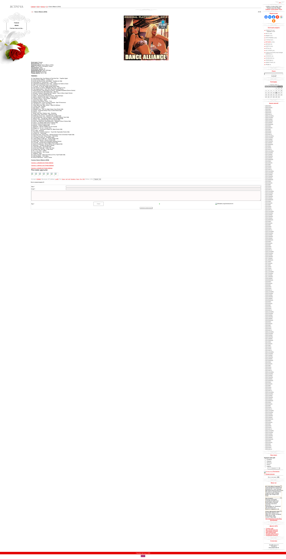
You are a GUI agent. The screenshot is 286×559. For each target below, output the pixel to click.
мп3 (69, 179)
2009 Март (268, 105)
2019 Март (268, 301)
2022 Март (268, 362)
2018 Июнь (268, 286)
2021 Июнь (268, 346)
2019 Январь (268, 298)
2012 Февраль (269, 159)
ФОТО (267, 33)
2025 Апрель (268, 422)
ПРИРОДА (269, 60)
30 (279, 97)
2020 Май (268, 325)
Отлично (269, 459)
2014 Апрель (268, 202)
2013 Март (268, 181)
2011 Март (268, 146)
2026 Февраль (269, 439)
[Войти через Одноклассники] (273, 21)
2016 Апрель (268, 243)
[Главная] (280, 3)
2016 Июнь (268, 246)
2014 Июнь (268, 206)
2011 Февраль (269, 144)
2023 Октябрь (269, 393)
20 (271, 95)
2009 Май (268, 109)
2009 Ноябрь (268, 119)
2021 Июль (268, 348)
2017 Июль (268, 268)
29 (276, 97)
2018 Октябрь (269, 293)
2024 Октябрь (269, 412)
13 (271, 92)
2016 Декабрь (269, 256)
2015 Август (268, 229)
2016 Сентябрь (269, 251)
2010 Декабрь (269, 141)
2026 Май (268, 444)
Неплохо (269, 463)
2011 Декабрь (269, 156)
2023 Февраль (269, 380)
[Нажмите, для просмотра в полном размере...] (146, 59)
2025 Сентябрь (269, 430)
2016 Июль (268, 248)
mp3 (67, 179)
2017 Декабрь (269, 276)
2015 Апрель (268, 223)
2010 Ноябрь (268, 139)
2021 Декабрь (269, 357)
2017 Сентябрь (269, 271)
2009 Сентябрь (269, 115)
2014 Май (268, 204)
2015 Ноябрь (268, 234)
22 (276, 95)
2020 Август (268, 330)
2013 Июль (268, 187)
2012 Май (268, 164)
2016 (38, 6)
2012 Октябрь (269, 172)
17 (281, 92)
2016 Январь (268, 238)
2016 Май (268, 244)
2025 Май (268, 423)
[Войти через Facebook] (273, 17)
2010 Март (268, 125)
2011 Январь (268, 142)
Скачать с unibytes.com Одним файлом (42, 165)
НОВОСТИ (269, 30)
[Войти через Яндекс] (277, 17)
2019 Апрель (268, 303)
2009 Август (268, 114)
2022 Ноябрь (268, 375)
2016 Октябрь (269, 253)
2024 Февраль (269, 400)
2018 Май (268, 285)
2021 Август (268, 350)
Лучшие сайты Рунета (272, 533)
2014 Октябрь (269, 213)
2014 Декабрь (269, 216)
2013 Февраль (269, 179)
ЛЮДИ (267, 64)
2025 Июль (268, 427)
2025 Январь (268, 417)
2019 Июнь (268, 306)
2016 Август (268, 249)
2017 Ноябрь (268, 274)
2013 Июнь (268, 186)
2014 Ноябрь (268, 214)
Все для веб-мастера (272, 529)
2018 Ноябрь (268, 295)
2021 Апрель (268, 343)
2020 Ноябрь (268, 335)
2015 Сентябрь (269, 231)
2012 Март (268, 161)
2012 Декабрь (269, 176)
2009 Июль (268, 112)
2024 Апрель (268, 403)
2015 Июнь (268, 226)
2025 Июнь (268, 425)
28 (273, 97)
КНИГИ (268, 46)
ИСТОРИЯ (269, 50)
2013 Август (268, 189)
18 (266, 95)
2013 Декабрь (269, 196)
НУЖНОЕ (268, 56)
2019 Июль (268, 308)
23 (279, 95)
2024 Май (268, 405)
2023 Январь (268, 378)
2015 (83, 179)
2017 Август (268, 269)
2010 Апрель (268, 127)
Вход (280, 9)
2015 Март (268, 221)
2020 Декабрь (269, 336)
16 (279, 92)
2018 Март (268, 281)
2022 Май (268, 365)
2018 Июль (268, 288)
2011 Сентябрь (269, 151)
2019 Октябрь (269, 313)
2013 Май (268, 184)
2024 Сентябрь (269, 410)
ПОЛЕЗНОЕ (269, 58)
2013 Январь (268, 177)
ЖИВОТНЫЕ (269, 62)
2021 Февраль (269, 340)
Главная (33, 6)
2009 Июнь (268, 110)
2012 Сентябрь (269, 171)
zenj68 (56, 179)
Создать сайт (269, 528)
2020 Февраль (269, 320)
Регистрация (274, 9)
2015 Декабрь (269, 236)
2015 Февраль (269, 219)
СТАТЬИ (268, 40)
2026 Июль (268, 447)
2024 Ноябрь (268, 413)
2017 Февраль (269, 259)
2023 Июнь (268, 387)
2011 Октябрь (269, 152)
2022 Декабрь (269, 377)
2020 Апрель (268, 323)
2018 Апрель (268, 283)
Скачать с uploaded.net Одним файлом (42, 162)
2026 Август (268, 449)
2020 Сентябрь (269, 331)
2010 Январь (268, 122)
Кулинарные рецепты (272, 535)
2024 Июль (268, 407)
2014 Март (268, 201)
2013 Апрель (268, 182)
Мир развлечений (271, 532)
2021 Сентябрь (269, 352)
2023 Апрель (268, 383)
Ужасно (269, 466)
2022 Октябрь (269, 373)
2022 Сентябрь (269, 372)
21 (273, 95)
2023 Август (268, 390)
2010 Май (268, 129)
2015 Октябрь (269, 233)
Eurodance (73, 179)
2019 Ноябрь (268, 315)
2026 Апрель (268, 442)
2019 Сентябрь (269, 311)
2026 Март (268, 440)
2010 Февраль (269, 124)
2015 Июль (268, 228)
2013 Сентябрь (269, 191)
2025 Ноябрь (268, 434)
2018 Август (268, 290)
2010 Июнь (268, 130)
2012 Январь (268, 157)
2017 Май (268, 264)
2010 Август (268, 134)
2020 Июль (268, 328)
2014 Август (268, 209)
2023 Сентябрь (269, 392)
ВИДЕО (268, 35)
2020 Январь (268, 318)
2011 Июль (268, 147)
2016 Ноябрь (268, 254)
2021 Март (268, 341)
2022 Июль (268, 368)
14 (273, 92)
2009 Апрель (268, 107)
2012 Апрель (268, 162)
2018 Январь (268, 278)
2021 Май (268, 345)
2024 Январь (268, 398)
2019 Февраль (269, 300)
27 (271, 97)
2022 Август (268, 370)
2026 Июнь (268, 445)
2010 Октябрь (269, 137)
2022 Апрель (268, 363)
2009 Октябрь (269, 117)
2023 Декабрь (269, 397)
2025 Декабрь (269, 435)
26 (268, 97)
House (63, 179)
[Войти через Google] (281, 17)
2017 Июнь (268, 266)
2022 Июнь (268, 367)
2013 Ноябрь (268, 194)
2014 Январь (268, 197)
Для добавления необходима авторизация (273, 519)
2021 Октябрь (269, 353)
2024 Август (268, 408)
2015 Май (268, 224)
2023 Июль (268, 388)
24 (281, 95)
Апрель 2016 (273, 84)
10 (281, 90)
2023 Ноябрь (268, 395)
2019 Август (268, 310)
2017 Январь (268, 258)
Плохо (268, 464)
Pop (81, 179)
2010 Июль (268, 132)
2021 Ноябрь (268, 355)
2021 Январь (268, 338)
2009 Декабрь (269, 120)
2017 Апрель (268, 263)
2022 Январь (268, 358)
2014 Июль (268, 208)
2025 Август (268, 429)
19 (268, 95)
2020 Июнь (268, 326)
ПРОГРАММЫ (270, 37)
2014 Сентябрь (269, 211)
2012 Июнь (268, 166)
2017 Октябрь (269, 273)
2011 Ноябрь (268, 154)
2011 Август (268, 149)
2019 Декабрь (269, 316)
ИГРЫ (267, 48)
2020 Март (268, 321)
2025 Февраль (269, 418)
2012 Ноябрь (268, 174)
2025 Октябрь (269, 432)
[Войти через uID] (266, 17)
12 (268, 92)
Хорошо (269, 461)
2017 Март (268, 261)
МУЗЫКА (39, 179)
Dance (77, 179)
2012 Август (268, 169)
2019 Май (268, 305)
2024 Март (268, 402)
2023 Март (268, 382)
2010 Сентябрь (269, 136)
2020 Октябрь (269, 333)
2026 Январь (268, 437)
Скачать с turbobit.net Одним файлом (41, 168)
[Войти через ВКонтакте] (269, 17)
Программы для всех (272, 531)
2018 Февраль (269, 280)
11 (266, 92)
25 (266, 97)
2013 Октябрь (269, 192)
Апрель (43, 6)
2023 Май (268, 385)
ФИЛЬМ (268, 44)
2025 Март (268, 420)
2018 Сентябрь (269, 291)
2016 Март (268, 241)
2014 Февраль (269, 199)
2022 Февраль (269, 360)
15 (47, 6)
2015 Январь (268, 218)
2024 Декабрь (269, 415)
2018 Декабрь (269, 296)
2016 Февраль (269, 239)
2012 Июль (268, 167)
